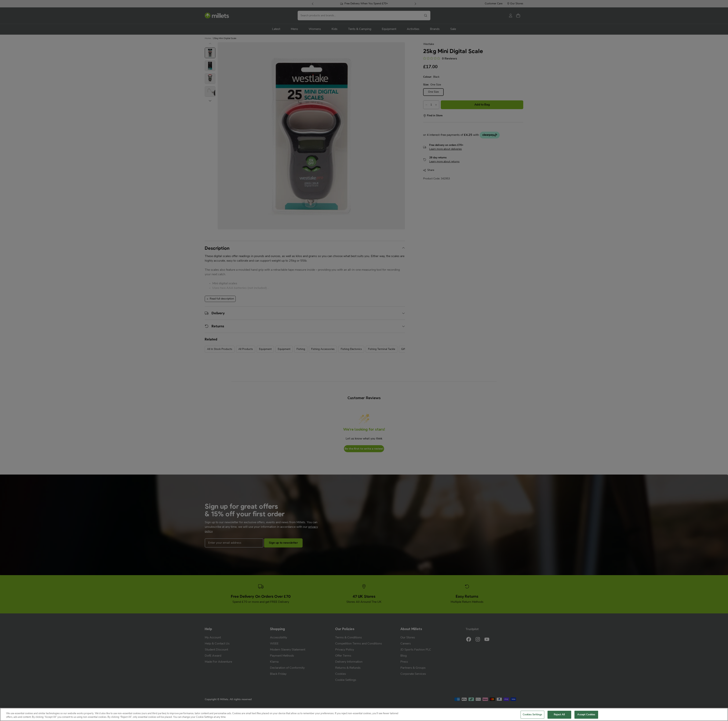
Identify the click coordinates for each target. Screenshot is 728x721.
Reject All (559, 714)
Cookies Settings (532, 714)
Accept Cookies (586, 714)
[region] (364, 714)
